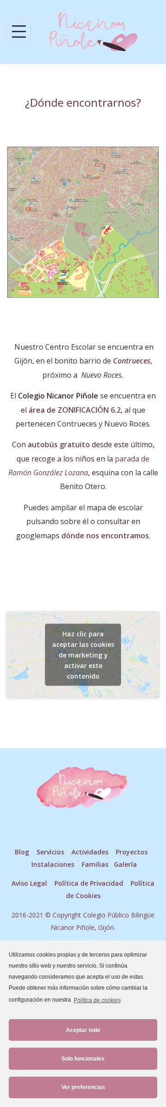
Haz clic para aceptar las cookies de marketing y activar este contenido (83, 654)
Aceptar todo (83, 1030)
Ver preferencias (83, 1087)
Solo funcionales (83, 1058)
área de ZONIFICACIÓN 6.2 (75, 410)
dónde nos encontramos (105, 535)
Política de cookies (97, 1000)
